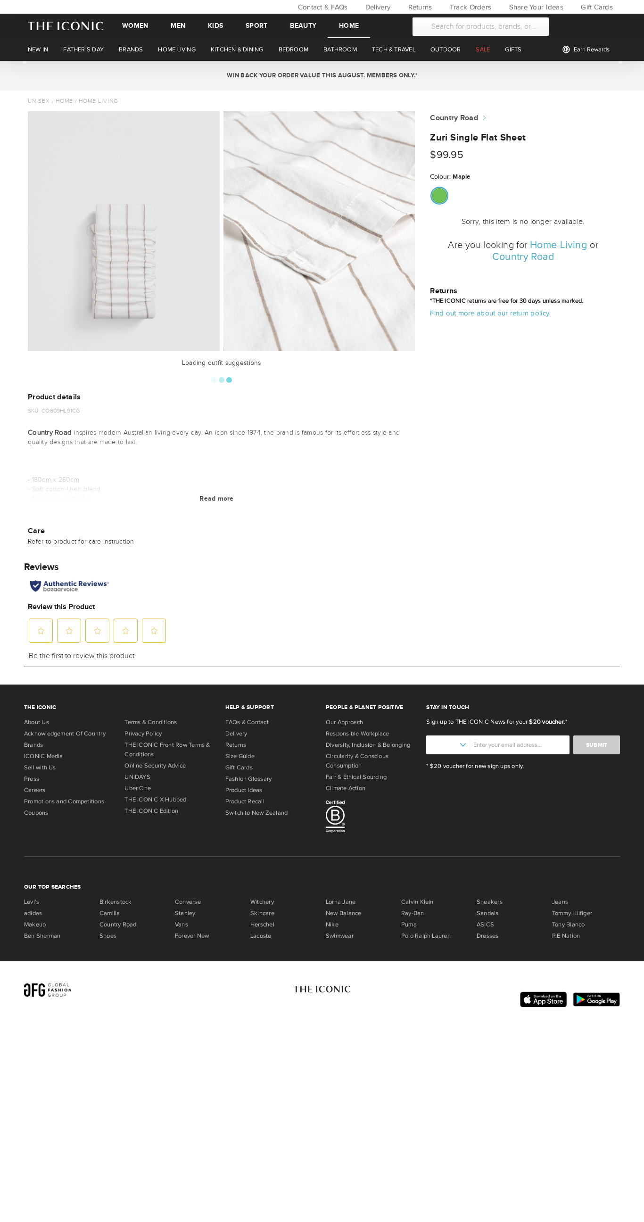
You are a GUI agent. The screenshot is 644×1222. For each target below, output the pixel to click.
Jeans (560, 902)
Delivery (376, 7)
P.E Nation (566, 936)
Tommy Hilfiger (572, 913)
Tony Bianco (568, 924)
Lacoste (261, 936)
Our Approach (344, 722)
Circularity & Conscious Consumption (357, 761)
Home (349, 26)
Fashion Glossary (248, 779)
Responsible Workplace (357, 733)
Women (135, 26)
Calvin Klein (417, 902)
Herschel (262, 924)
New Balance (343, 913)
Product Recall (244, 801)
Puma (409, 924)
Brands (33, 745)
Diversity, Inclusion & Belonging (368, 745)
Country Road (454, 118)
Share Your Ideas (535, 7)
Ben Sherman (42, 936)
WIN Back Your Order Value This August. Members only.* (322, 75)
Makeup (35, 924)
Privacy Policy (143, 733)
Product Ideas (244, 790)
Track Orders (469, 7)
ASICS (485, 924)
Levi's (31, 902)
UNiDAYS (137, 777)
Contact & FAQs (321, 7)
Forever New (192, 936)
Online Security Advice (155, 765)
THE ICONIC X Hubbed (155, 799)
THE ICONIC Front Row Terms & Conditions (167, 750)
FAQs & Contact (247, 722)
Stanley (185, 913)
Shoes (107, 936)
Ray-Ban (412, 913)
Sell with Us (40, 767)
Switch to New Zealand (256, 812)
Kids (215, 26)
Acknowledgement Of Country (65, 733)
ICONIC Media (43, 756)
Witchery (262, 902)
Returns (419, 7)
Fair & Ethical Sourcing (356, 777)
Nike (332, 924)
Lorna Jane (340, 902)
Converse (188, 902)
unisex (39, 101)
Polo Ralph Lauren (426, 936)
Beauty (303, 26)
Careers (35, 790)
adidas (33, 913)
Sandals (488, 913)
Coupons (36, 812)
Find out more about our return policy (489, 313)
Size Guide (240, 756)
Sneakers (490, 902)
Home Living (98, 101)
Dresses (488, 936)
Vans (181, 924)
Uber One (137, 788)
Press (31, 779)
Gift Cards (596, 7)
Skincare (262, 913)
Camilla (109, 913)
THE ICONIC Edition (151, 811)
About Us (36, 722)
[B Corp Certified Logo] (372, 818)
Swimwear (340, 936)
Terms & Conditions (150, 722)
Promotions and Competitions (64, 801)
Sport (256, 26)
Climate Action (345, 788)
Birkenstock (115, 902)
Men (178, 26)
